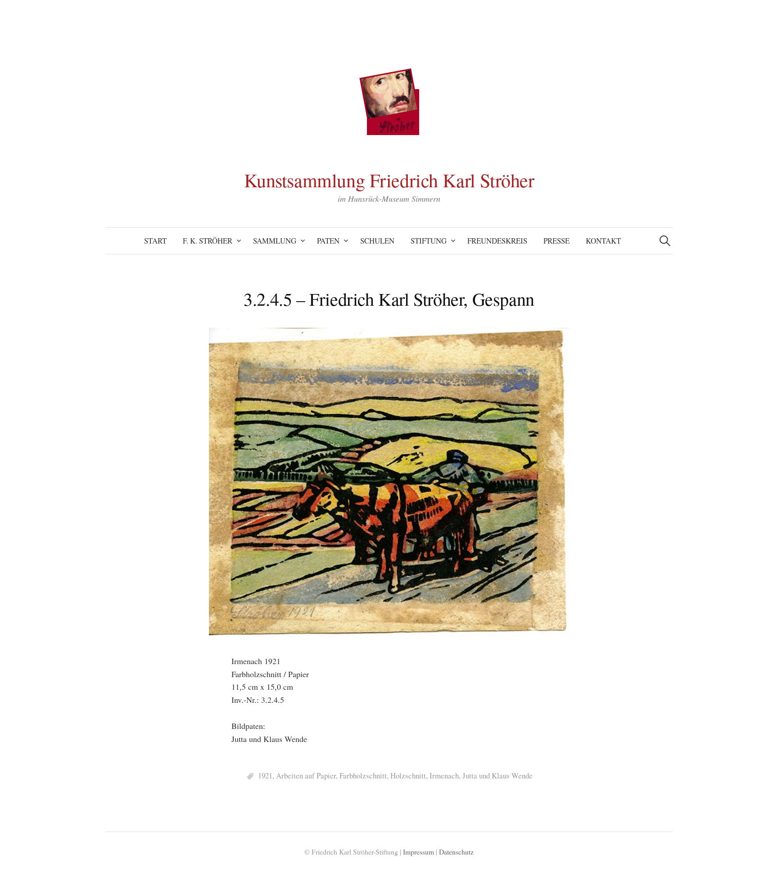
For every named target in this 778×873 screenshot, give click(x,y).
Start (155, 240)
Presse (556, 240)
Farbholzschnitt (363, 775)
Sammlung (274, 240)
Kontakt (603, 240)
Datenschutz (456, 851)
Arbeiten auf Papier (306, 775)
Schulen (377, 240)
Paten (328, 240)
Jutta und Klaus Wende (497, 775)
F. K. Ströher (207, 240)
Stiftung (429, 240)
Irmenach (444, 775)
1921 (265, 775)
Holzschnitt (408, 775)
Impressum (418, 851)
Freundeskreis (497, 240)
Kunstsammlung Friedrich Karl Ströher (389, 180)
